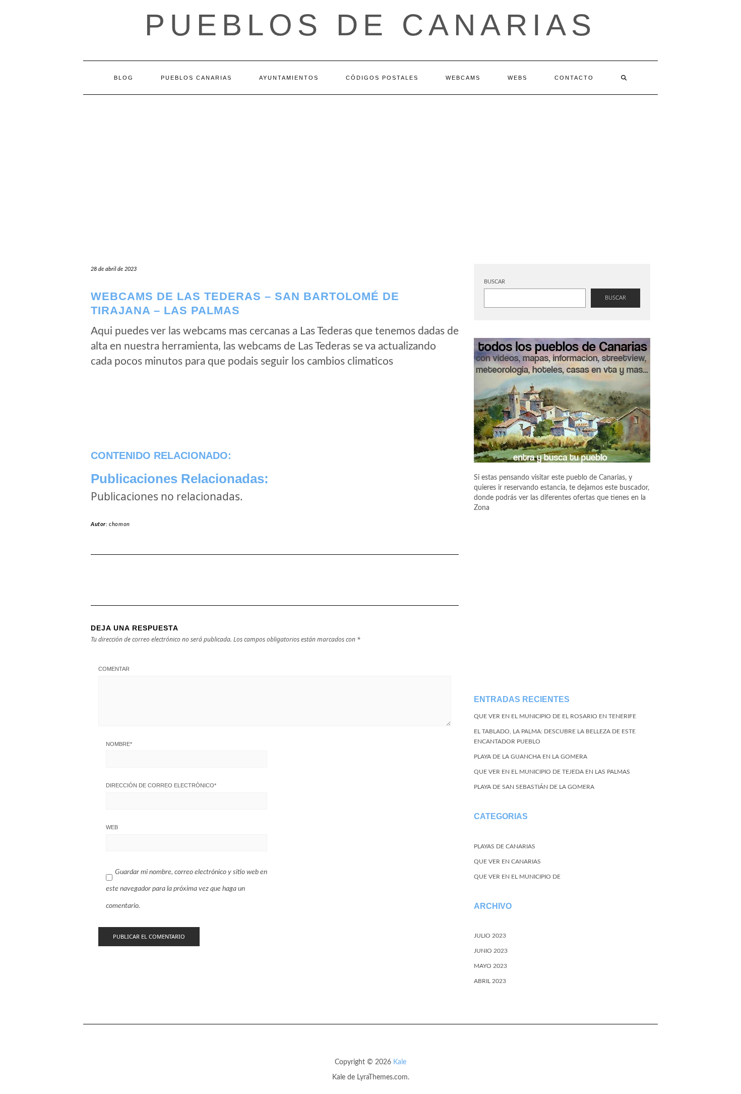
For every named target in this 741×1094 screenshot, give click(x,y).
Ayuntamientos (289, 78)
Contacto (574, 78)
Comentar (114, 669)
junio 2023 (491, 951)
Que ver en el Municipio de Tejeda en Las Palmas (552, 772)
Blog (124, 78)
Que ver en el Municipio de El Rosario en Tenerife (555, 716)
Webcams (463, 78)
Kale (399, 1062)
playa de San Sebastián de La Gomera (534, 787)
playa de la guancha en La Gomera (530, 757)
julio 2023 (490, 936)
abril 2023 (490, 981)
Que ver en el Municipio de (517, 877)
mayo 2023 (490, 966)
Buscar (494, 281)
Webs (517, 78)
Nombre (119, 744)
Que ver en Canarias (507, 861)
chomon (119, 524)
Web (112, 827)
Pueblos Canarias (196, 78)
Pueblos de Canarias (370, 25)
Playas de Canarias (504, 846)
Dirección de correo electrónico (161, 785)
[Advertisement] (370, 170)
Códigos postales (382, 78)
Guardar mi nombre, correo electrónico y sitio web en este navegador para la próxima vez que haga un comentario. (186, 889)
